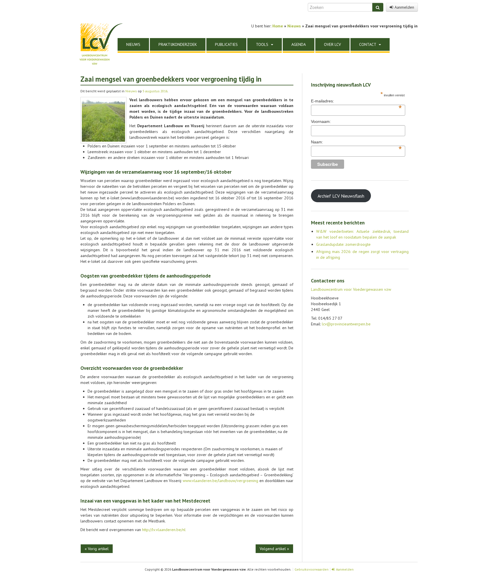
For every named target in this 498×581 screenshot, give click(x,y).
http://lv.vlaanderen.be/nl (164, 529)
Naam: (356, 142)
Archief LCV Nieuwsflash (341, 196)
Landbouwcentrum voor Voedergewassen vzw (351, 289)
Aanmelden (404, 7)
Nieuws (131, 91)
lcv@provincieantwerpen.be (346, 324)
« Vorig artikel (97, 548)
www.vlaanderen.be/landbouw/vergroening (220, 480)
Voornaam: (321, 121)
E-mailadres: (356, 101)
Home (277, 26)
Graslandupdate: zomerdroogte (343, 244)
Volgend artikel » (274, 548)
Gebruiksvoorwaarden (312, 569)
